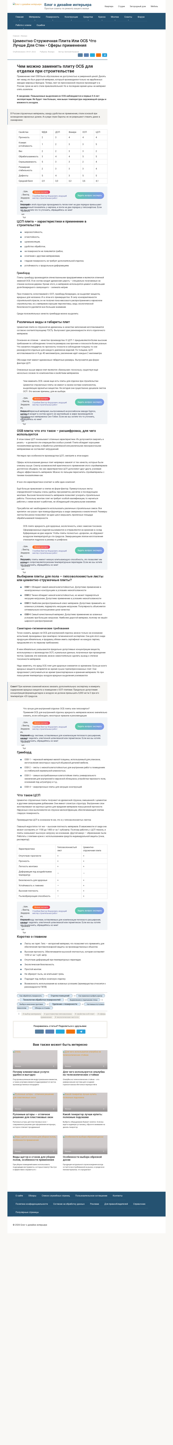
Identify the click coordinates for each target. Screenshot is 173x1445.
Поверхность (52, 17)
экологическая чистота (68, 1017)
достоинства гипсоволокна (59, 1014)
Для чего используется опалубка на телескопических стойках (84, 1073)
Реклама (94, 1204)
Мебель (154, 6)
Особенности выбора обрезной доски (82, 1158)
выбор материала (33, 1014)
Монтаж (115, 17)
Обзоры (32, 1195)
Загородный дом (138, 6)
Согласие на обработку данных (69, 1204)
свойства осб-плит (85, 1014)
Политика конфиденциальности (32, 1204)
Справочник (139, 1204)
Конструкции (71, 17)
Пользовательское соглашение (91, 1195)
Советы (128, 17)
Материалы (34, 17)
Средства (88, 17)
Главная (20, 17)
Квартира (109, 6)
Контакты (118, 1195)
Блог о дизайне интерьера (67, 4)
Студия (121, 6)
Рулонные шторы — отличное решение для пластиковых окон (33, 1116)
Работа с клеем (23, 25)
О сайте (19, 1195)
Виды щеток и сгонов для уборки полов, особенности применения (34, 1158)
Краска (101, 17)
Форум (141, 17)
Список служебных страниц (56, 1195)
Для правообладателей (116, 1204)
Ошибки (41, 25)
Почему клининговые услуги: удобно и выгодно (31, 1073)
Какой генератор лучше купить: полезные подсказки (82, 1116)
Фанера (51, 52)
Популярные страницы (27, 1212)
